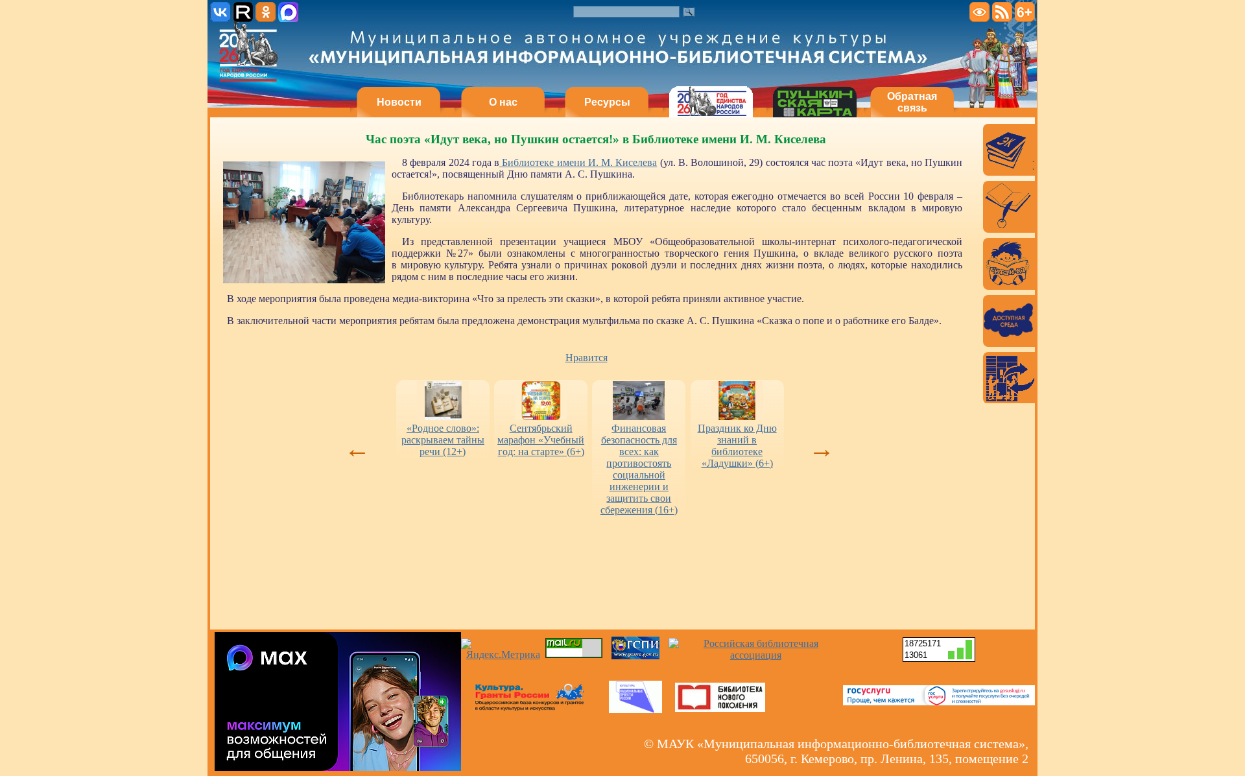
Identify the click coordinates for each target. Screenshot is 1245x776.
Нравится (586, 357)
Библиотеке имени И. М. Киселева (578, 162)
